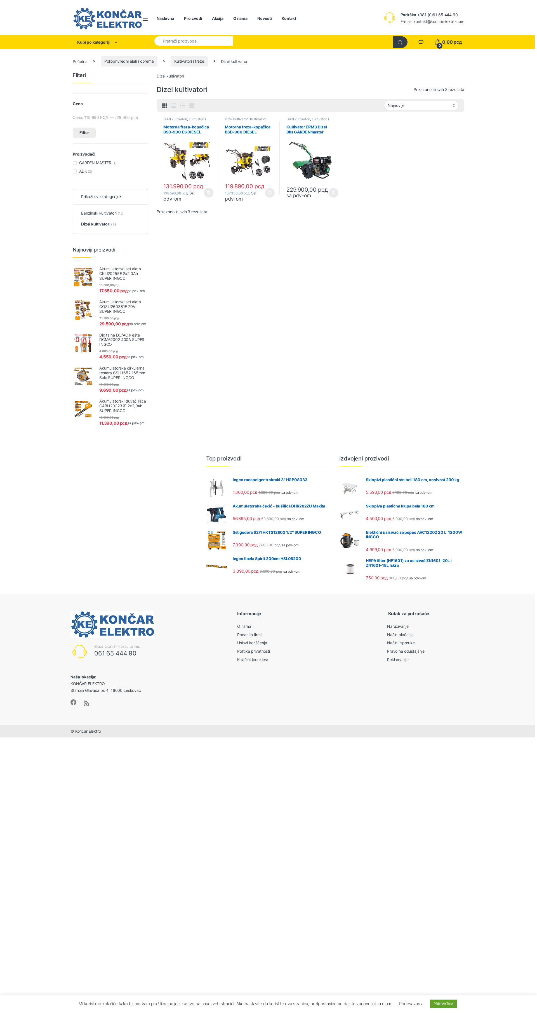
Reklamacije (397, 659)
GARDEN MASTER (95, 162)
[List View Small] (191, 105)
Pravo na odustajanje (406, 651)
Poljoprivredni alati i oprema (129, 61)
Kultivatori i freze (189, 61)
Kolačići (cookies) (252, 659)
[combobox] (193, 40)
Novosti (264, 18)
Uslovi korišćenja (252, 642)
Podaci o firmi (249, 634)
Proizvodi (193, 18)
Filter (84, 132)
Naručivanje (397, 626)
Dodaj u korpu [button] (208, 193)
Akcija (217, 18)
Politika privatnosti (253, 651)
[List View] (182, 105)
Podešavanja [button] (411, 1003)
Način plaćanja (400, 634)
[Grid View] (164, 105)
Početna (80, 61)
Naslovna (165, 18)
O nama (240, 18)
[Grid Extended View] (173, 105)
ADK (83, 171)
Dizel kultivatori (175, 119)
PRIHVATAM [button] (444, 1004)
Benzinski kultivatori (102, 213)
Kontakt (289, 18)
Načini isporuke (401, 642)
